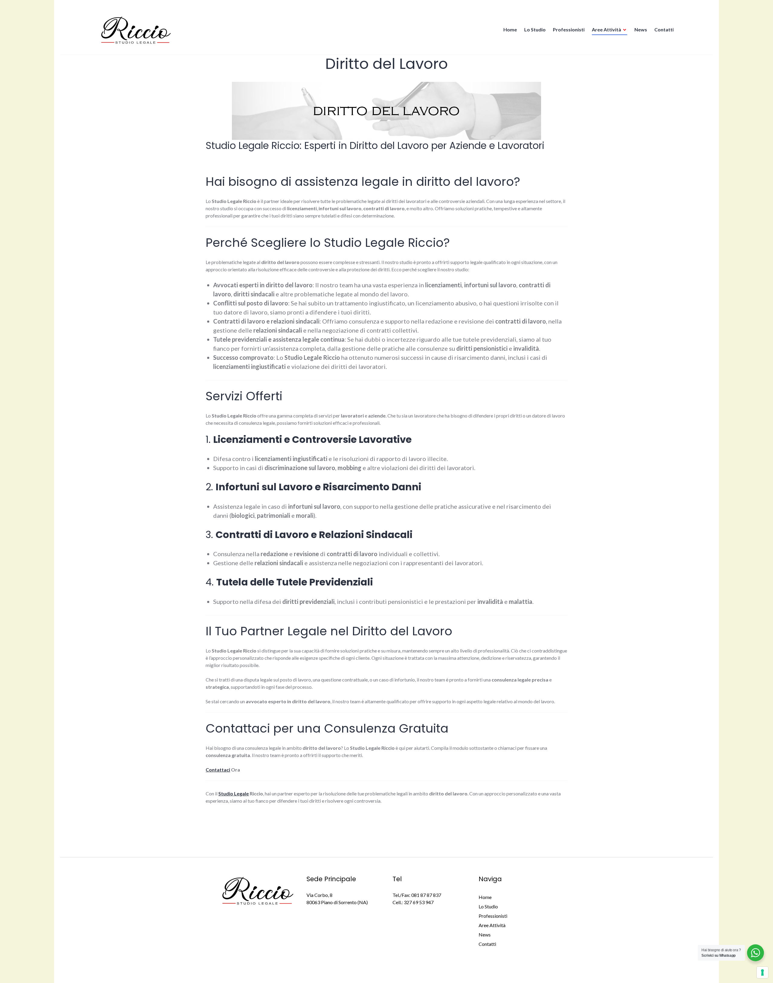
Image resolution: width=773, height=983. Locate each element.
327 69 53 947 (419, 902)
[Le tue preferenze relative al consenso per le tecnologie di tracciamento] (762, 972)
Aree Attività (606, 29)
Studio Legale (233, 793)
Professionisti (569, 29)
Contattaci (218, 769)
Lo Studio (535, 29)
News (640, 29)
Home (510, 29)
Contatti (664, 29)
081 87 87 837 (426, 895)
